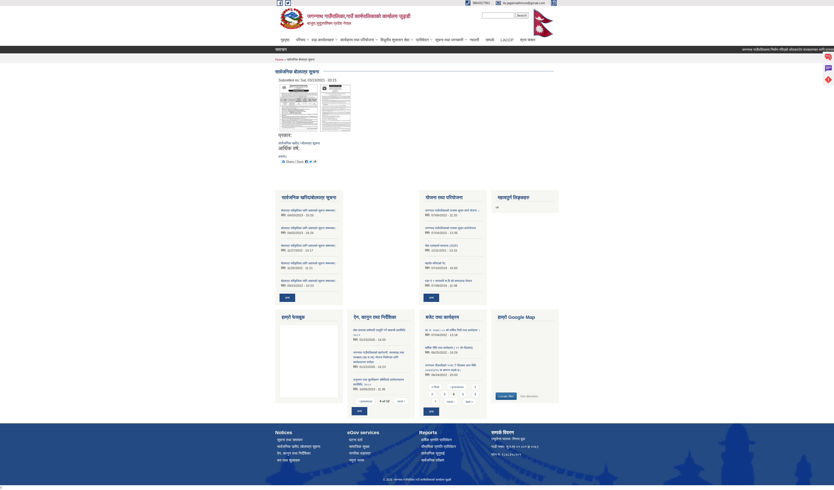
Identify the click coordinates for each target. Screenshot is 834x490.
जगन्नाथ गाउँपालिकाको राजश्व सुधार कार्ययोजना (450, 228)
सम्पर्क (490, 40)
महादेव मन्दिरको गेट (435, 263)
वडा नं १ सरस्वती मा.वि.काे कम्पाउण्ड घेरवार (448, 281)
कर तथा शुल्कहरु (288, 460)
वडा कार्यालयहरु (323, 40)
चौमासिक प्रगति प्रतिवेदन (438, 447)
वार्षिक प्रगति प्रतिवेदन (436, 440)
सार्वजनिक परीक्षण (432, 460)
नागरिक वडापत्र (360, 453)
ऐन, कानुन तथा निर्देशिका (294, 453)
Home (279, 59)
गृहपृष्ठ (285, 40)
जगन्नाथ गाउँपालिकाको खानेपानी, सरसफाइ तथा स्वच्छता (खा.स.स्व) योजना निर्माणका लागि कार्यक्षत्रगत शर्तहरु (378, 357)
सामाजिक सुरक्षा (359, 447)
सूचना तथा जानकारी (449, 40)
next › (401, 401)
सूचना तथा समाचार (290, 440)
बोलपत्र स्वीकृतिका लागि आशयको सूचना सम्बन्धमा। (308, 210)
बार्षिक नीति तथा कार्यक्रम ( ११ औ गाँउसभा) (449, 347)
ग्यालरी (474, 40)
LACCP (507, 40)
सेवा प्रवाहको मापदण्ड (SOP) (441, 245)
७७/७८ (282, 156)
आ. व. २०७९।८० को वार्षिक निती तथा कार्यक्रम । (452, 330)
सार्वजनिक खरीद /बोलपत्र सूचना (298, 447)
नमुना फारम (356, 460)
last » (469, 401)
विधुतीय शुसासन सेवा (395, 40)
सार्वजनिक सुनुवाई (433, 453)
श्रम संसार (527, 40)
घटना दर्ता (355, 440)
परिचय (300, 40)
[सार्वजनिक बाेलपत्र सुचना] (299, 107)
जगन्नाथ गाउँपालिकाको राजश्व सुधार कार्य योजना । (452, 210)
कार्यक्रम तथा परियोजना (357, 40)
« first (435, 387)
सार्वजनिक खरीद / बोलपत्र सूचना (299, 143)
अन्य (287, 298)
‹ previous (365, 401)
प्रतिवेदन (422, 40)
